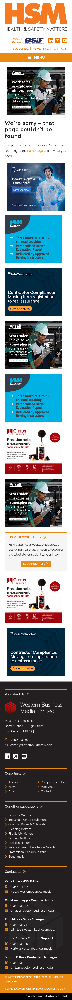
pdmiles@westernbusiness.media (32, 929)
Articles (13, 782)
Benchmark (16, 856)
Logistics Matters (19, 815)
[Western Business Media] (33, 713)
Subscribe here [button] (34, 564)
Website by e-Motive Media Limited (46, 996)
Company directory (53, 782)
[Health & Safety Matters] (36, 17)
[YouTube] (64, 41)
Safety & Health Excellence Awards (31, 847)
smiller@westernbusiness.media (31, 967)
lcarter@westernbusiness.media (31, 948)
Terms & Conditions (18, 988)
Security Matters (19, 838)
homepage (35, 151)
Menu (39, 57)
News (12, 787)
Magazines (48, 787)
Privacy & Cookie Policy (49, 988)
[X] (57, 41)
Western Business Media (24, 977)
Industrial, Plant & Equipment (27, 820)
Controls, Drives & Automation (28, 824)
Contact (59, 48)
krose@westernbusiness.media (30, 891)
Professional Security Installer (27, 852)
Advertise (41, 48)
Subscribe (21, 48)
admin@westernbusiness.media (31, 745)
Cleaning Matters (19, 829)
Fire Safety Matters (20, 833)
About (12, 791)
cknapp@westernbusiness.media (32, 910)
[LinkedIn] (50, 41)
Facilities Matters (19, 843)
